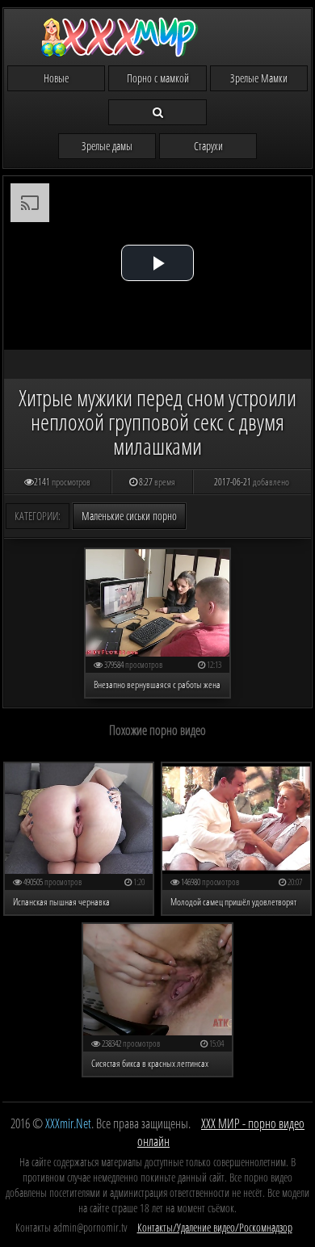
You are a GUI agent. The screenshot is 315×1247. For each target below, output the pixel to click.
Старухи (208, 145)
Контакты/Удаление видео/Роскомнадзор (214, 1227)
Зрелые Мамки (259, 78)
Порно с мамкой (158, 78)
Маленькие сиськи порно (129, 515)
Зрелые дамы (107, 145)
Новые (56, 78)
